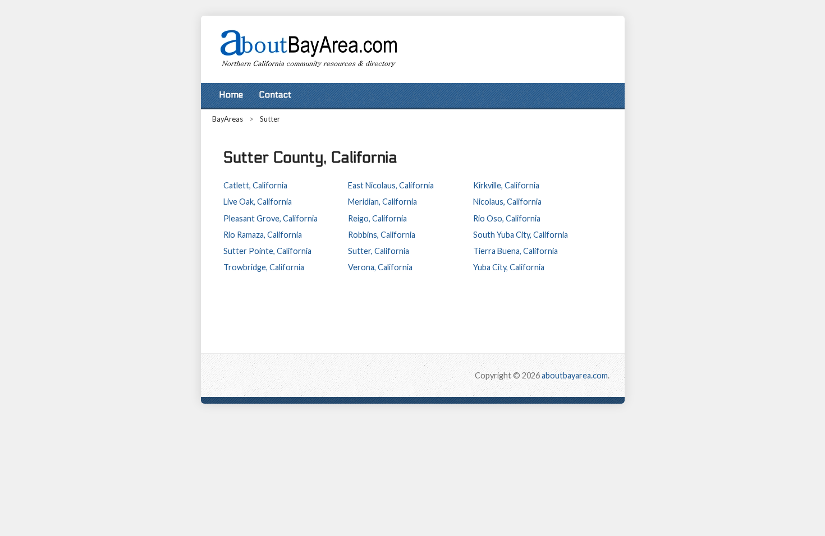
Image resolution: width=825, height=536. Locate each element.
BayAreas (227, 118)
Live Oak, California (257, 201)
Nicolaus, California (507, 201)
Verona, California (380, 267)
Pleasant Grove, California (270, 218)
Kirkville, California (506, 185)
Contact (275, 95)
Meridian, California (382, 201)
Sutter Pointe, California (267, 251)
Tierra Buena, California (515, 251)
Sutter (270, 118)
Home (231, 95)
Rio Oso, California (506, 218)
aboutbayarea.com (575, 375)
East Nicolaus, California (391, 185)
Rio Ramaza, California (262, 234)
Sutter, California (378, 251)
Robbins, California (381, 234)
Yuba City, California (508, 267)
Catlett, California (255, 185)
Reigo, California (377, 218)
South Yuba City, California (520, 234)
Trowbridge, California (263, 267)
